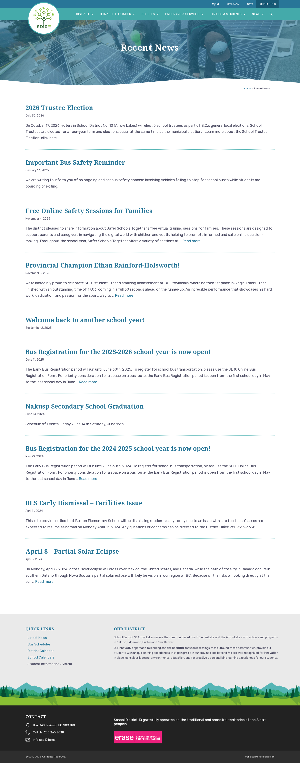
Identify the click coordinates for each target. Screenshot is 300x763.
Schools (148, 14)
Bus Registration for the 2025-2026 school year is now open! (118, 352)
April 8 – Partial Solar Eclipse (72, 551)
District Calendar (41, 651)
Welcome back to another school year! (85, 320)
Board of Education (115, 14)
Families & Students (226, 14)
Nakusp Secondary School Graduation (85, 406)
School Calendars (41, 657)
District (83, 14)
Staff (250, 4)
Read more (191, 241)
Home (247, 88)
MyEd (215, 4)
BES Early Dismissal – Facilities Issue (84, 503)
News (256, 14)
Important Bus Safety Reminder (75, 162)
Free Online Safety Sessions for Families (89, 211)
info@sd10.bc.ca (44, 740)
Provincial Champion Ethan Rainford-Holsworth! (103, 265)
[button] (271, 14)
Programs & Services (182, 14)
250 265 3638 (54, 732)
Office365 (233, 4)
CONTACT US (268, 4)
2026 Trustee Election (61, 107)
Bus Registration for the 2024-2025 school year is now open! (118, 448)
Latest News (37, 638)
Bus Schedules (39, 644)
